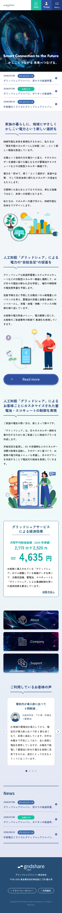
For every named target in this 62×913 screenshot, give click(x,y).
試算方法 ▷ (49, 592)
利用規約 (47, 890)
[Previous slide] (4, 731)
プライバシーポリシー (23, 890)
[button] (26, 771)
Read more (31, 379)
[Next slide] (57, 731)
